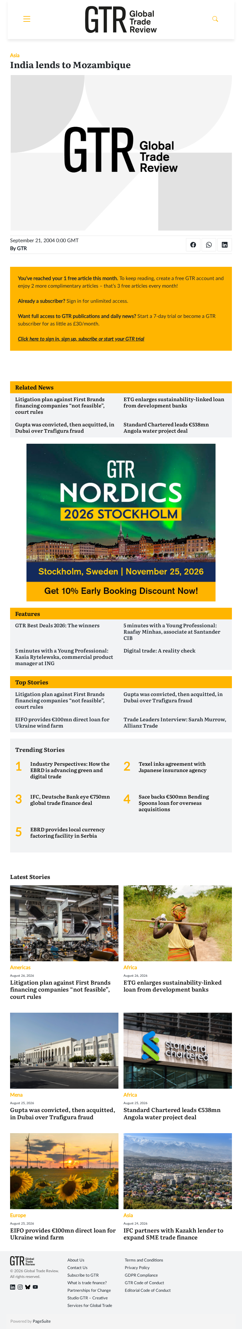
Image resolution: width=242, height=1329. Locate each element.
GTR (22, 248)
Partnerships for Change (89, 1291)
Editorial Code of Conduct (148, 1291)
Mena (16, 1095)
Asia (15, 55)
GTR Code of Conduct (144, 1283)
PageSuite (42, 1322)
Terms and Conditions (144, 1260)
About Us (75, 1260)
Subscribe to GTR (83, 1275)
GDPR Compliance (141, 1275)
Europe (18, 1215)
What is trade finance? (87, 1283)
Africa (130, 967)
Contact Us (77, 1268)
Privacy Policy (137, 1268)
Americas (20, 967)
